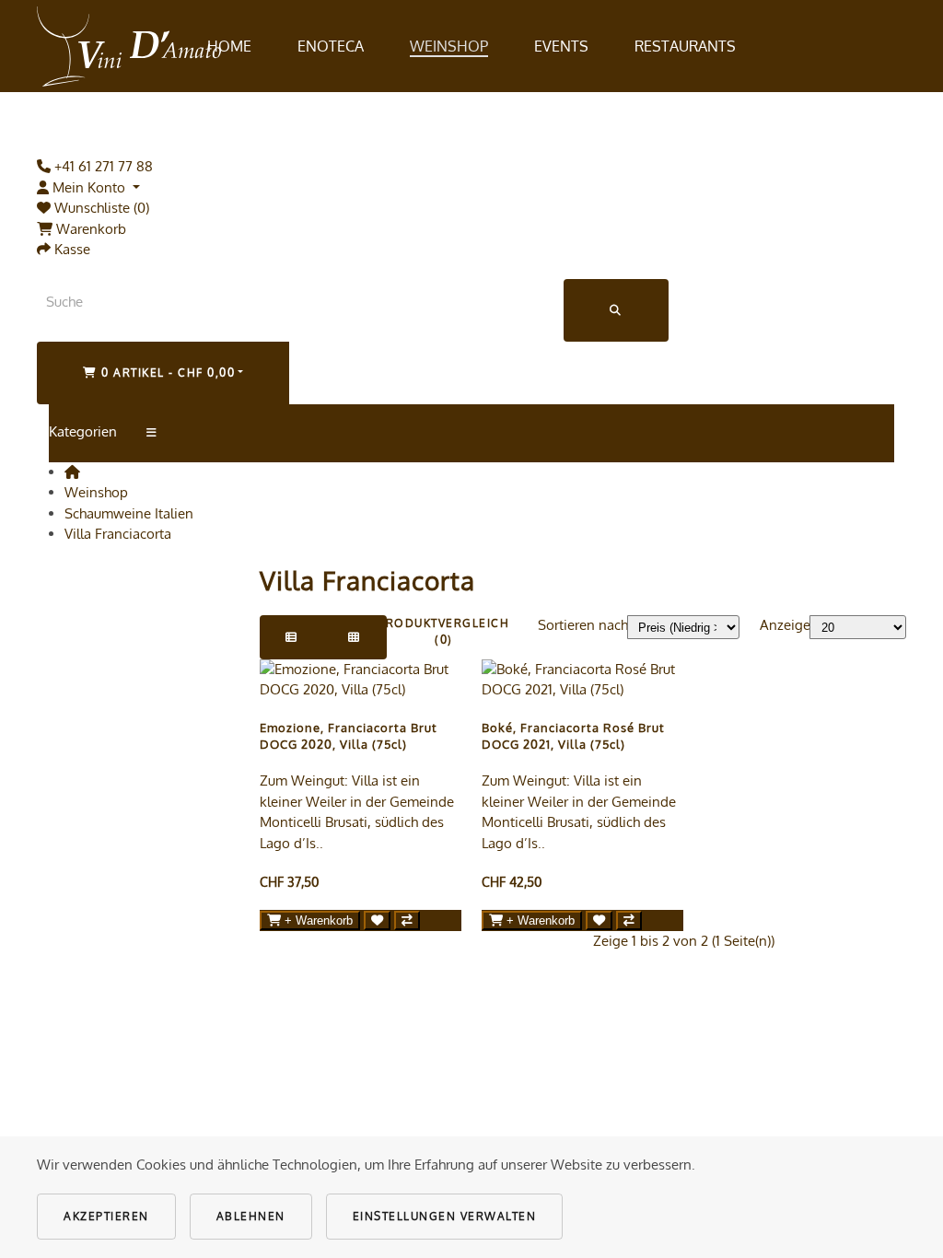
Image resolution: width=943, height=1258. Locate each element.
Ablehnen (250, 1216)
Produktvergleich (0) (443, 631)
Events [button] (561, 46)
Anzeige (785, 625)
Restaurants (685, 46)
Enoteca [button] (330, 46)
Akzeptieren (106, 1216)
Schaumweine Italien (128, 513)
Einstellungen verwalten (445, 1216)
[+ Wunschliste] (377, 920)
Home (229, 46)
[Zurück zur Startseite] (129, 46)
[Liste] (292, 637)
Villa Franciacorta (117, 533)
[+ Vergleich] (407, 920)
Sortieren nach (583, 625)
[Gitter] (354, 637)
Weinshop (449, 46)
